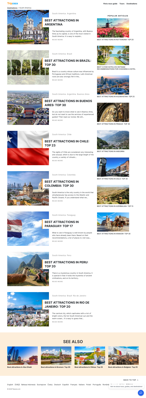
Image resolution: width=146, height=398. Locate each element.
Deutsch (57, 384)
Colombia (71, 175)
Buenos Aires (83, 94)
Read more (57, 40)
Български (41, 384)
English (10, 384)
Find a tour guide (110, 4)
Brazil (69, 54)
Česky (50, 384)
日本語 (17, 384)
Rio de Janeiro (79, 296)
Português (97, 384)
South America (59, 13)
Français (73, 384)
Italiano (82, 384)
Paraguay (71, 215)
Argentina (71, 13)
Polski (88, 384)
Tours (121, 4)
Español (65, 384)
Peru (69, 255)
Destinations (132, 4)
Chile (69, 134)
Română (106, 384)
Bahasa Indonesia (28, 384)
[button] (141, 393)
